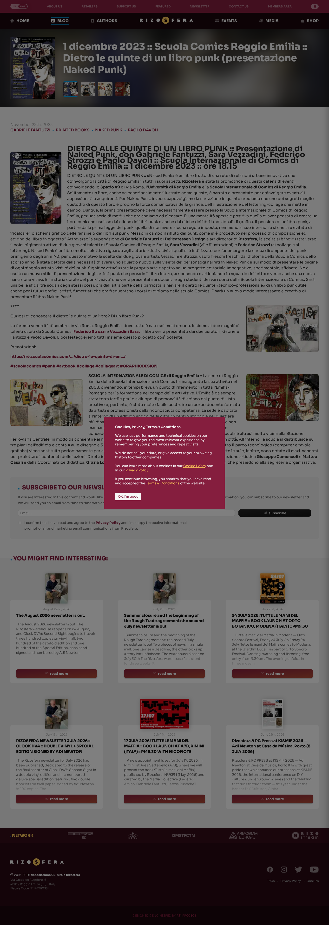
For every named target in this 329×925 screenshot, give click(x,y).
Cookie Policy (194, 466)
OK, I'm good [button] (128, 497)
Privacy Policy (136, 470)
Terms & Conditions (162, 483)
